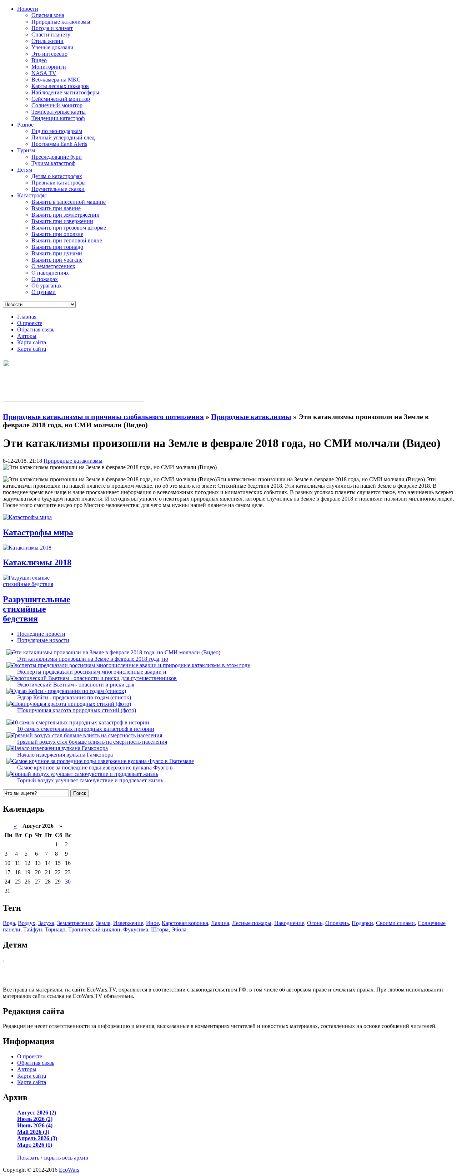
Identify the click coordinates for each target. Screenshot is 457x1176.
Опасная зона (47, 15)
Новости (27, 9)
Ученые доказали (52, 47)
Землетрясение (75, 923)
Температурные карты (58, 112)
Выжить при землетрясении (65, 215)
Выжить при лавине (56, 208)
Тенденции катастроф (58, 118)
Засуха (46, 923)
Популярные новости (43, 640)
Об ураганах (46, 285)
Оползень (337, 923)
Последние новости (41, 634)
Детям (24, 170)
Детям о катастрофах (56, 176)
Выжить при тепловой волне (66, 240)
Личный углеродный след (63, 137)
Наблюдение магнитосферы (65, 92)
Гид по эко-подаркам (56, 131)
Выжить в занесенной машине (68, 202)
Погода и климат (52, 28)
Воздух (26, 923)
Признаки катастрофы (58, 182)
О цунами (43, 292)
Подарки (362, 923)
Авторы (26, 336)
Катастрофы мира (38, 532)
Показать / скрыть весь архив (52, 1158)
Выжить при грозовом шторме (68, 228)
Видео (39, 60)
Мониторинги (48, 67)
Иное (152, 923)
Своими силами (395, 923)
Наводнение (289, 923)
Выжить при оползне (57, 234)
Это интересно (49, 54)
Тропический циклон (94, 929)
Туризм (26, 150)
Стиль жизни (47, 41)
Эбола (178, 929)
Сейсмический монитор (60, 99)
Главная (26, 317)
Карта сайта (31, 342)
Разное (25, 125)
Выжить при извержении (62, 221)
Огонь (314, 923)
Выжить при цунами (56, 253)
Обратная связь (35, 329)
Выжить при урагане (56, 260)
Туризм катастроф (53, 163)
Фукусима (135, 929)
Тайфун (32, 929)
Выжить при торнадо (57, 247)
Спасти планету (50, 34)
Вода (9, 923)
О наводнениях (50, 273)
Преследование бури (56, 157)
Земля (103, 923)
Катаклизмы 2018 (37, 562)
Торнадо (55, 929)
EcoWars (69, 1170)
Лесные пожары (251, 923)
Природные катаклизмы (60, 22)
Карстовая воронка (185, 923)
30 (68, 882)
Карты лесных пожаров (60, 86)
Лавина (220, 923)
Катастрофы (32, 195)
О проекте (29, 323)
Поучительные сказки (58, 189)
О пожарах (44, 279)
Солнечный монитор (56, 105)
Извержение (128, 923)
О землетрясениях (53, 266)
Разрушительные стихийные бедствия (36, 609)
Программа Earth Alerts (59, 144)
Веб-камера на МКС (56, 80)
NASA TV (43, 73)
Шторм (160, 929)
